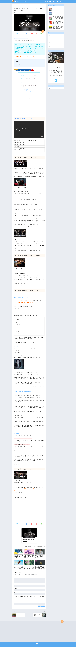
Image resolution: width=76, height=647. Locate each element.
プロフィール (62, 1)
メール (15, 588)
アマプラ (35, 546)
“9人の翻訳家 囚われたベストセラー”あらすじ (30, 80)
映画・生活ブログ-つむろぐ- (21, 1)
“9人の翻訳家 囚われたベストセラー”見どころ (30, 86)
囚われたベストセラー (41, 546)
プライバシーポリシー (55, 1)
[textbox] (29, 118)
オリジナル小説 (51, 37)
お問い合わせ (49, 1)
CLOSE (36, 75)
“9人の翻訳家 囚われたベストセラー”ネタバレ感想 (30, 83)
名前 (15, 584)
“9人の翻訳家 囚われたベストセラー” (20, 38)
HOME (38, 643)
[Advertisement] (29, 107)
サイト (15, 592)
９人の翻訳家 (30, 546)
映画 (49, 42)
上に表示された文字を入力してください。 (21, 602)
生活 (49, 46)
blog (49, 35)
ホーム (45, 1)
